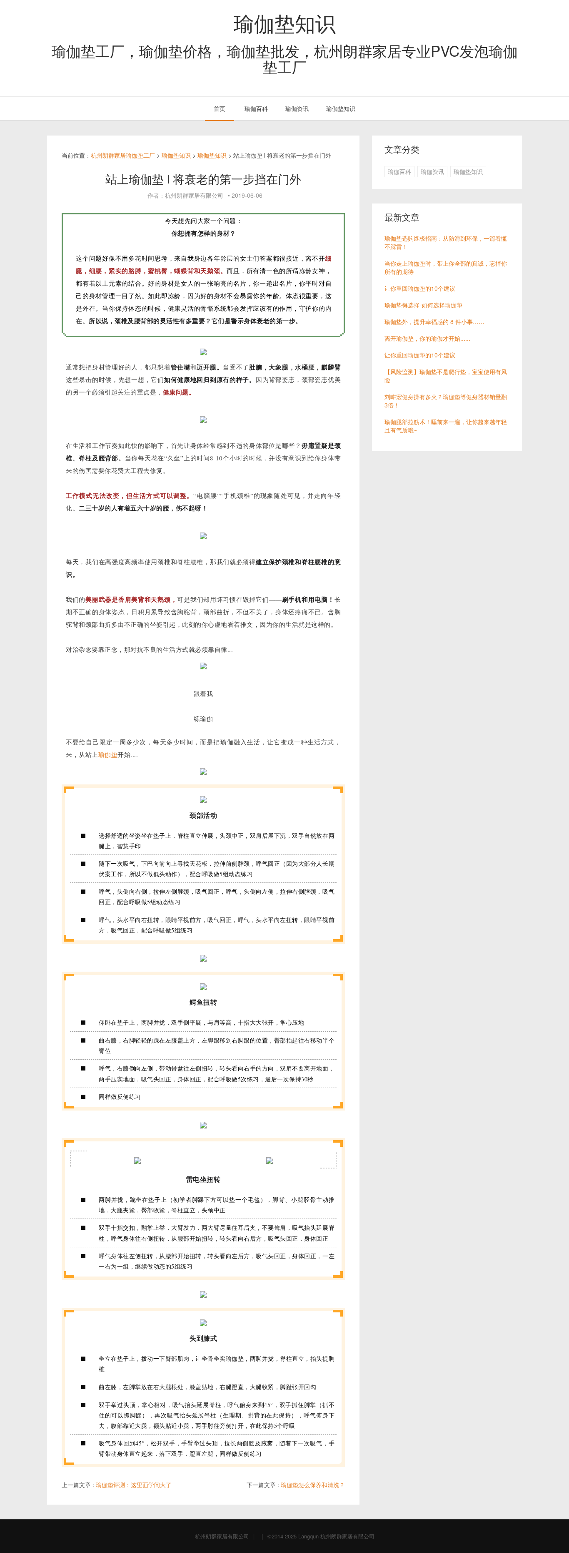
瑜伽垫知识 (285, 22)
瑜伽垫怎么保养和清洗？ (313, 1484)
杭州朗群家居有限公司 (222, 1536)
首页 (219, 108)
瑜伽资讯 (297, 108)
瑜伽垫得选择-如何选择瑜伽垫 (423, 305)
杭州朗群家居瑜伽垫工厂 (123, 155)
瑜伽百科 (256, 108)
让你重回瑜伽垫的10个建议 (419, 288)
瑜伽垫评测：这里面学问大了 (134, 1484)
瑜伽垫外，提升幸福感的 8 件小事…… (434, 321)
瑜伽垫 (108, 754)
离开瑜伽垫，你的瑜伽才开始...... (427, 338)
